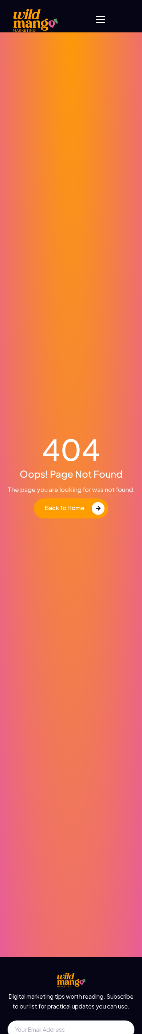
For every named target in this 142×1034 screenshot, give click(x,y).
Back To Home (64, 508)
